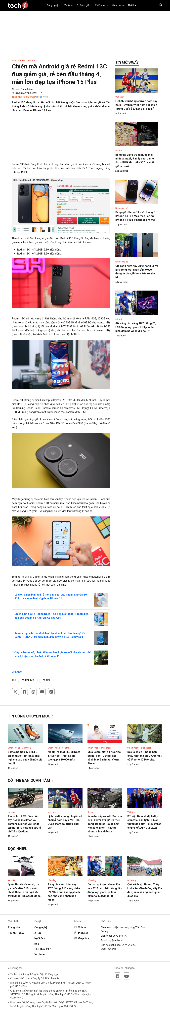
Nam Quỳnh (27, 89)
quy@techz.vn (115, 940)
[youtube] (42, 691)
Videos (82, 927)
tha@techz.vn (108, 948)
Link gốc (17, 671)
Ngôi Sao (39, 938)
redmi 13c (28, 680)
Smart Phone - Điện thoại (23, 60)
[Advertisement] (61, 139)
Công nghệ (52, 5)
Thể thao (132, 5)
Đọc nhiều (18, 849)
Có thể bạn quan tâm (29, 780)
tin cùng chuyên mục (29, 716)
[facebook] (24, 691)
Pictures (83, 932)
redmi (46, 680)
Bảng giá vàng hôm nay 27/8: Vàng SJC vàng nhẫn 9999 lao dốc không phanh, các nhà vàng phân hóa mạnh (64, 892)
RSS (36, 943)
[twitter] (15, 691)
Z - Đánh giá (83, 5)
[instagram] (33, 691)
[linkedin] (51, 691)
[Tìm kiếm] (158, 5)
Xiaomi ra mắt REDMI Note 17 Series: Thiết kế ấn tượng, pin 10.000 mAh (64, 755)
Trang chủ (14, 927)
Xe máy (11, 812)
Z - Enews (100, 5)
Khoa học (117, 5)
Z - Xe (67, 5)
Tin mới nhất (127, 62)
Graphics (83, 938)
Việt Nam (119, 97)
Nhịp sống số (121, 208)
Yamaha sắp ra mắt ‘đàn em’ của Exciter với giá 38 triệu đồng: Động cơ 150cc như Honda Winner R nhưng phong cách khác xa (104, 824)
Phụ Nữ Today (16, 932)
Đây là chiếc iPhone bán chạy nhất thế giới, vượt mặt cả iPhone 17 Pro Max (144, 755)
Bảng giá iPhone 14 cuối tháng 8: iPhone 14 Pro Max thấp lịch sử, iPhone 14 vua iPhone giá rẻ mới (135, 216)
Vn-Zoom (39, 954)
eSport (118, 150)
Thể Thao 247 (42, 949)
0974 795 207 (129, 944)
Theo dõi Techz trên (23, 96)
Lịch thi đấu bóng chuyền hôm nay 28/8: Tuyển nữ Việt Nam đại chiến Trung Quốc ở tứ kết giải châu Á (136, 105)
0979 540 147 (120, 935)
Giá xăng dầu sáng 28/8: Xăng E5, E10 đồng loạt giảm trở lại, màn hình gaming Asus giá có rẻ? (135, 327)
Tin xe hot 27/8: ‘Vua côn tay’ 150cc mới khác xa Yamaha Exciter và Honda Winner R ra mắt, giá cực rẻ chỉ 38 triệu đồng (25, 824)
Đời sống (52, 880)
